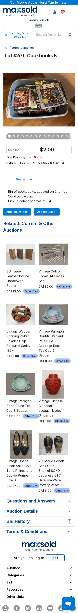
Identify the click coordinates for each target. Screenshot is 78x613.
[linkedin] (39, 608)
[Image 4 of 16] (23, 136)
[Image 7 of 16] (36, 136)
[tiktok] (61, 608)
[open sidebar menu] (71, 12)
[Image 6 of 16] (31, 136)
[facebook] (16, 608)
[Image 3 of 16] (18, 136)
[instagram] (5, 608)
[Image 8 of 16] (40, 136)
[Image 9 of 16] (45, 136)
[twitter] (28, 608)
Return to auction (22, 47)
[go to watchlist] (63, 12)
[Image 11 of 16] (53, 136)
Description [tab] (24, 179)
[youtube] (50, 608)
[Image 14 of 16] (67, 136)
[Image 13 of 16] (62, 136)
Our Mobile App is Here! (39, 2)
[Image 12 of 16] (58, 136)
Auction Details (17, 211)
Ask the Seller (46, 211)
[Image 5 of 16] (27, 136)
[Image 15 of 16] (71, 136)
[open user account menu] (55, 12)
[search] (71, 35)
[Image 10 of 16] (49, 136)
